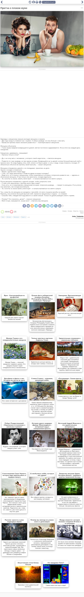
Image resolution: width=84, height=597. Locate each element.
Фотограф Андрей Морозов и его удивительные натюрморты (69, 425)
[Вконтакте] (28, 206)
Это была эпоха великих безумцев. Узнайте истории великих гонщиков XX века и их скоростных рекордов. (69, 543)
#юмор (64, 211)
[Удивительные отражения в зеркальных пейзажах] (69, 355)
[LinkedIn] (59, 206)
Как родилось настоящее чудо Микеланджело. (42, 450)
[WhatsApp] (44, 206)
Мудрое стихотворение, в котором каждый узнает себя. (14, 447)
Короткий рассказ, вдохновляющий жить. (69, 314)
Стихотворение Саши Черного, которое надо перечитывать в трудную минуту (14, 475)
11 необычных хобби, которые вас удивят (42, 474)
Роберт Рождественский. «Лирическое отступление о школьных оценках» (14, 425)
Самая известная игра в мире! (56, 585)
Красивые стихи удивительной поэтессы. (28, 585)
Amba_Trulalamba (77, 216)
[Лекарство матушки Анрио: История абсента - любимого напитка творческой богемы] (69, 495)
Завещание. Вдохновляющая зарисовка (69, 296)
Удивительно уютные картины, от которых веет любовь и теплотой (42, 363)
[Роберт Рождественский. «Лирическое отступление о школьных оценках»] (14, 444)
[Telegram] (36, 206)
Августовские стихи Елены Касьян (28, 563)
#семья (70, 211)
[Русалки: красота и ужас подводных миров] (14, 540)
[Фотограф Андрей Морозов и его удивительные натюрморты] (69, 447)
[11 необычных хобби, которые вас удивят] (42, 495)
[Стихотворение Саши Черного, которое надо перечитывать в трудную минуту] (14, 495)
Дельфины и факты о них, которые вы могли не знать (14, 379)
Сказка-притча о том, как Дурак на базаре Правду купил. (69, 397)
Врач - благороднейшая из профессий (14, 296)
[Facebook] (24, 206)
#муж (81, 212)
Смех (3, 217)
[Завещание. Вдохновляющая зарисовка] (69, 311)
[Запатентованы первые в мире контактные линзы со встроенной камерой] (82, 3)
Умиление (16, 217)
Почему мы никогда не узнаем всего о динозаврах (42, 521)
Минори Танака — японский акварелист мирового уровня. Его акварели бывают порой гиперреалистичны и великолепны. (14, 364)
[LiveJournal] (56, 206)
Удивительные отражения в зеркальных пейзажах (69, 339)
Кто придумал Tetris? (56, 563)
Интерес (9, 217)
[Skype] (48, 206)
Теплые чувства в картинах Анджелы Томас (42, 339)
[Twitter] (52, 206)
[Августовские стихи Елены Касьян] (28, 582)
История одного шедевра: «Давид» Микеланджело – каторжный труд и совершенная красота (42, 425)
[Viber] (40, 206)
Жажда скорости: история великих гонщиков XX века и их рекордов (70, 521)
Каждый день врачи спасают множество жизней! (14, 318)
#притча (75, 211)
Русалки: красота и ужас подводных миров (14, 521)
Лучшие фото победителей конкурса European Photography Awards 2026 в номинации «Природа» (42, 298)
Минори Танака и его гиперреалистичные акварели (14, 339)
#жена (81, 211)
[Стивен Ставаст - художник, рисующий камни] (42, 400)
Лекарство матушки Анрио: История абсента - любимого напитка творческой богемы (69, 475)
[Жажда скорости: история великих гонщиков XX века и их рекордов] (69, 539)
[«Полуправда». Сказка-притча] (69, 394)
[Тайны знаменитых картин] (1, 3)
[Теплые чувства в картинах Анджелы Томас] (42, 360)
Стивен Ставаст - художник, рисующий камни (42, 379)
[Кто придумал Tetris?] (55, 583)
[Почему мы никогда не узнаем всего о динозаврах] (42, 537)
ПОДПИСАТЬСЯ (49, 2)
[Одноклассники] (32, 206)
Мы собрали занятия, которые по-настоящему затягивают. (42, 498)
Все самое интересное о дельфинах (14, 401)
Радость (23, 217)
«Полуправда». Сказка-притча (69, 378)
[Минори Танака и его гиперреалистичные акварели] (14, 360)
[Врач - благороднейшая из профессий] (14, 315)
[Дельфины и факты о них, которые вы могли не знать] (14, 398)
